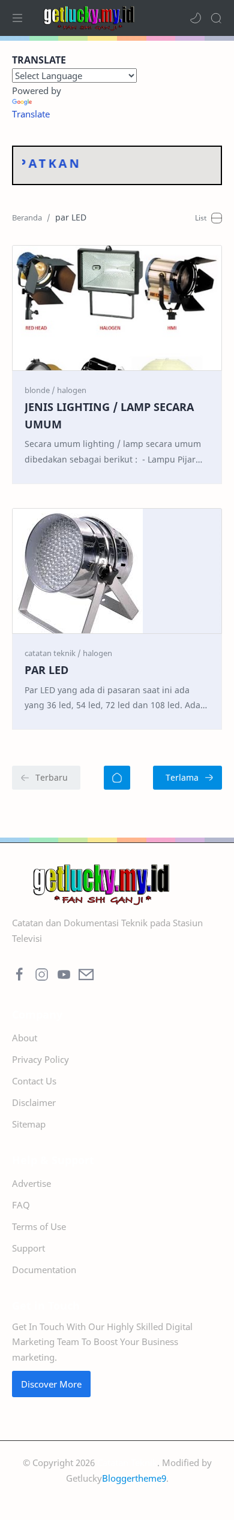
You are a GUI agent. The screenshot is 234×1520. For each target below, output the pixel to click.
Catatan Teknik (127, 1462)
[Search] (216, 18)
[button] (196, 18)
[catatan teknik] (53, 653)
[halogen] (71, 390)
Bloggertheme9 (134, 1478)
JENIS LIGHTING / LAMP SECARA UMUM (109, 415)
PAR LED (46, 670)
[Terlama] (187, 778)
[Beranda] (117, 778)
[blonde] (40, 390)
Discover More (51, 1384)
